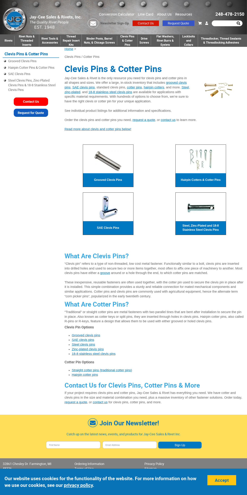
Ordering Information (89, 464)
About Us (164, 14)
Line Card (145, 14)
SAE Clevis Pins (19, 74)
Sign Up (180, 445)
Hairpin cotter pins (85, 375)
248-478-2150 (229, 14)
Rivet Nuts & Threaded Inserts (27, 40)
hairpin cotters (154, 87)
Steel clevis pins (83, 344)
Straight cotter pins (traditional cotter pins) (102, 370)
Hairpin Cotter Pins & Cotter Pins (31, 67)
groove (105, 273)
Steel (185, 87)
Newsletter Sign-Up (114, 23)
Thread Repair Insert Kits (71, 40)
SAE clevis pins (83, 87)
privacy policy (78, 485)
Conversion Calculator (116, 14)
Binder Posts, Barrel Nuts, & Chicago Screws (99, 41)
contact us (168, 120)
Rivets (8, 41)
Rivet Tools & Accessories (49, 41)
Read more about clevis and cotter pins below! (98, 129)
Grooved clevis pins (86, 335)
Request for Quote (31, 113)
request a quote (144, 120)
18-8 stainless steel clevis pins (110, 92)
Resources (183, 14)
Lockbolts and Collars (188, 40)
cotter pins (134, 87)
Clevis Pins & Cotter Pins (127, 40)
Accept (222, 480)
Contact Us (146, 23)
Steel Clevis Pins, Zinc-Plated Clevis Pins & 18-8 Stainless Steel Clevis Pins (32, 85)
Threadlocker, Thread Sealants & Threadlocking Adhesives (221, 41)
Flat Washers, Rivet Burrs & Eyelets (165, 40)
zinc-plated (72, 92)
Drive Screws (144, 41)
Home (69, 49)
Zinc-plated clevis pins (88, 349)
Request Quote (178, 23)
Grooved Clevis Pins (22, 61)
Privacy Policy (154, 464)
